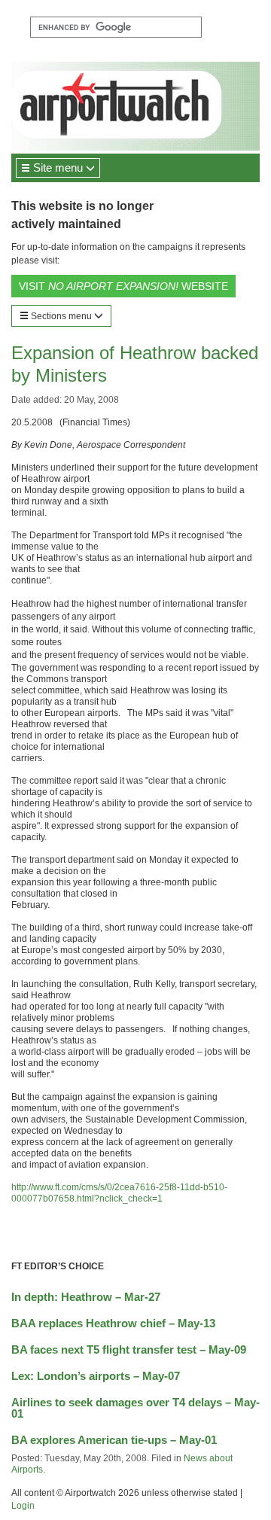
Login (23, 1505)
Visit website (123, 286)
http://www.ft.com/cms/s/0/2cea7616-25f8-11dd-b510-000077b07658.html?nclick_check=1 (119, 1193)
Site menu (58, 167)
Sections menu (61, 316)
